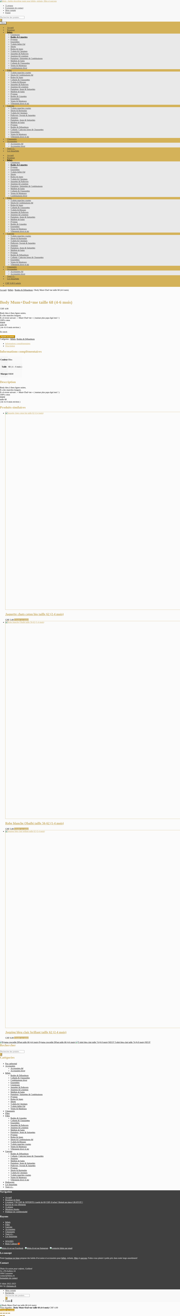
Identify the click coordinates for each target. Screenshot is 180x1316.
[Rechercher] (1, 20)
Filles (9, 70)
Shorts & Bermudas (19, 110)
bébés (63, 1258)
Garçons (10, 106)
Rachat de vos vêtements (15, 1204)
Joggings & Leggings (19, 56)
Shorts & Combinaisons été (22, 75)
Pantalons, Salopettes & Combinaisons (27, 58)
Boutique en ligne (12, 1200)
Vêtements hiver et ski (20, 103)
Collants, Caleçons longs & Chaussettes (27, 129)
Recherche (9, 1293)
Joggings (14, 118)
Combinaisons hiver (19, 68)
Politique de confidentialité (16, 1212)
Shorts (13, 46)
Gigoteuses (15, 35)
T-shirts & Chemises (19, 51)
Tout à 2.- (11, 148)
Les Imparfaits (13, 151)
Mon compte (10, 10)
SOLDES (9, 1241)
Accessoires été (17, 144)
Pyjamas (14, 39)
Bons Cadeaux (11, 1244)
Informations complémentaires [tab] (17, 343)
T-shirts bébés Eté (18, 44)
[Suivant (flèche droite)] (4, 1315)
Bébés (9, 32)
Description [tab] (10, 346)
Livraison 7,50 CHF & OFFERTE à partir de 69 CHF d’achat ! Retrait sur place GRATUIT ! (44, 1202)
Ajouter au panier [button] (21, 620)
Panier (8, 13)
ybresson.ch (11, 1286)
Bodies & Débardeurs (20, 127)
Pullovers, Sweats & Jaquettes (23, 115)
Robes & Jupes (17, 49)
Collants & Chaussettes (20, 63)
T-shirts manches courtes (21, 73)
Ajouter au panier (7, 337)
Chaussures (12, 139)
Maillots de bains (18, 61)
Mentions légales (12, 1209)
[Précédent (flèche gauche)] (1, 1315)
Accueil (10, 27)
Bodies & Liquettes (19, 37)
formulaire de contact (9, 1278)
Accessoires (12, 141)
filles (76, 1258)
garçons (84, 1258)
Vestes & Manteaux (19, 65)
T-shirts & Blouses (18, 82)
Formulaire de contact (14, 8)
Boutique (11, 30)
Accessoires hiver (18, 146)
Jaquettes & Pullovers (19, 54)
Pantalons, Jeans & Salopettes (23, 89)
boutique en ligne (12, 1258)
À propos (9, 5)
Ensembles (15, 42)
